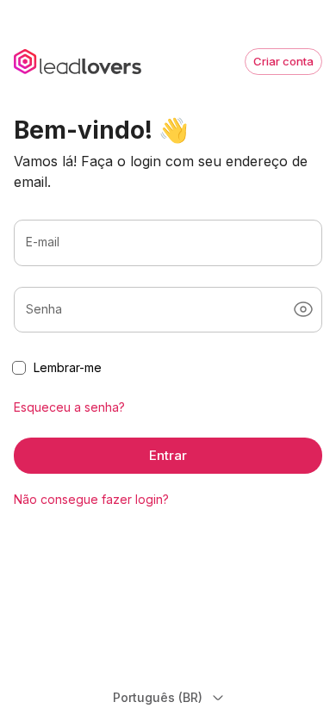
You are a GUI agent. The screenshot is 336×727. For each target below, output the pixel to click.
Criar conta (283, 61)
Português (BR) (157, 697)
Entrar (168, 455)
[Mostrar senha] (303, 309)
